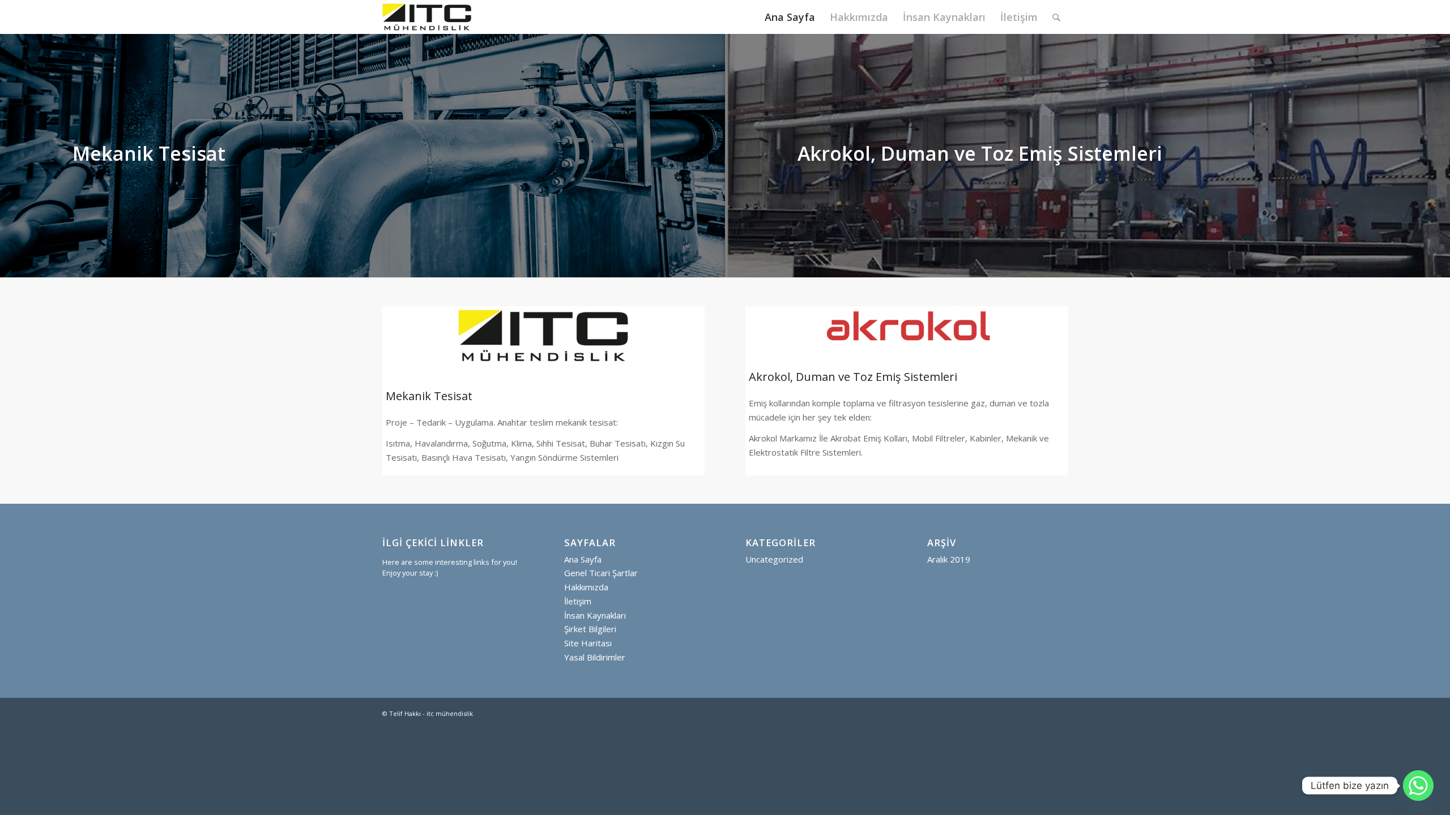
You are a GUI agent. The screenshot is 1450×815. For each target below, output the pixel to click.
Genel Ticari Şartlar (601, 572)
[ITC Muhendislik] (426, 17)
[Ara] (1056, 17)
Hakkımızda (586, 587)
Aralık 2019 (948, 559)
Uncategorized (774, 559)
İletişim (577, 601)
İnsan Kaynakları (595, 615)
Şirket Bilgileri (590, 628)
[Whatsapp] (1418, 785)
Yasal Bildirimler (594, 657)
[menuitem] (789, 17)
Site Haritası (588, 643)
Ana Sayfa (583, 559)
